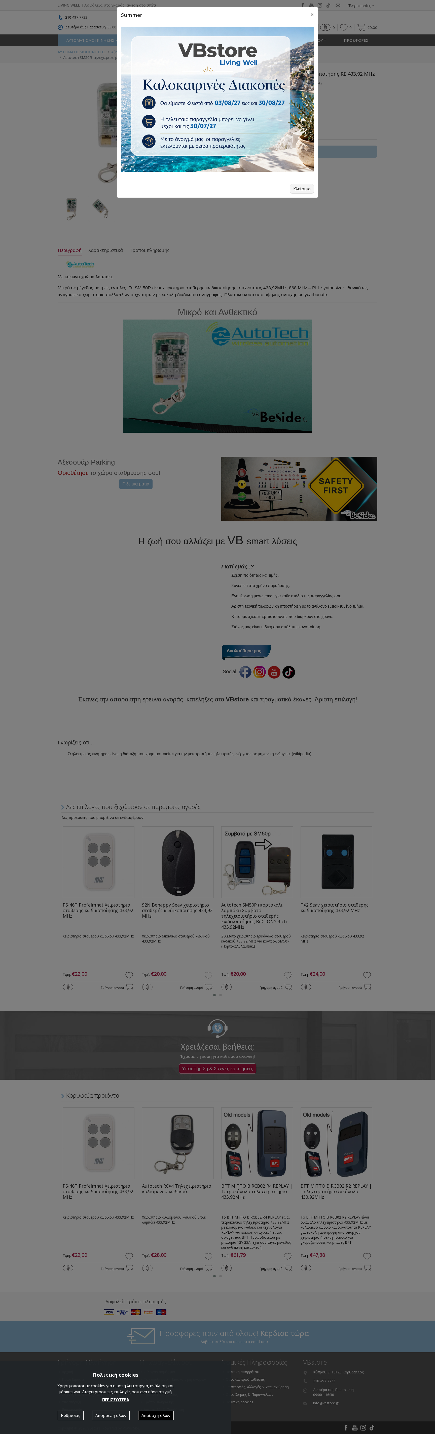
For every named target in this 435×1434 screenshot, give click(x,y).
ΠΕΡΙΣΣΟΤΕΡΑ (115, 1400)
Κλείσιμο (302, 189)
